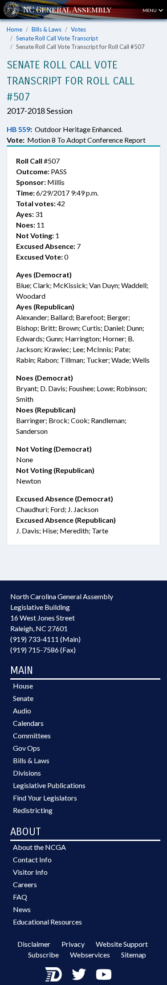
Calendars (28, 723)
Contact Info (32, 859)
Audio (22, 710)
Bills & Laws (46, 29)
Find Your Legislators (45, 797)
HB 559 (18, 129)
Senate (23, 698)
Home (14, 29)
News (22, 909)
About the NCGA (39, 847)
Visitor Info (30, 872)
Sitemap (133, 954)
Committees (32, 735)
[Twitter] (79, 974)
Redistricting (33, 810)
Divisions (27, 773)
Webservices (90, 954)
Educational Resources (47, 921)
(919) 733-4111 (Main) (45, 639)
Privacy (73, 944)
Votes (78, 29)
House (23, 685)
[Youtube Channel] (103, 974)
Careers (25, 884)
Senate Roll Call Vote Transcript (57, 38)
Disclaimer (33, 944)
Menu (150, 10)
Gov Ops (26, 748)
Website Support (122, 944)
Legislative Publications (49, 785)
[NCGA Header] (67, 9)
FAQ (20, 897)
